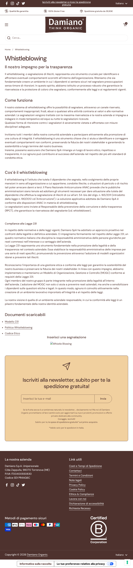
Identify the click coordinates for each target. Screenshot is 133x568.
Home (8, 49)
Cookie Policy (77, 489)
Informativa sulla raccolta (35, 563)
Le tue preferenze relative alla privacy (81, 563)
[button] (125, 24)
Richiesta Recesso (80, 508)
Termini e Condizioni (81, 475)
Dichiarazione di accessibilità (86, 503)
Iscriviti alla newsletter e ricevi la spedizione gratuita (66, 3)
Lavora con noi (77, 499)
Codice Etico (12, 333)
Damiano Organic (37, 554)
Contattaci (75, 470)
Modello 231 (12, 321)
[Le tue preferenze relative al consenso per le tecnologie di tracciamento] (127, 562)
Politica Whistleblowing (18, 327)
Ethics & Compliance (81, 494)
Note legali (75, 480)
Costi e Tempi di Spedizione (85, 466)
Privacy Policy (77, 485)
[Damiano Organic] (65, 25)
